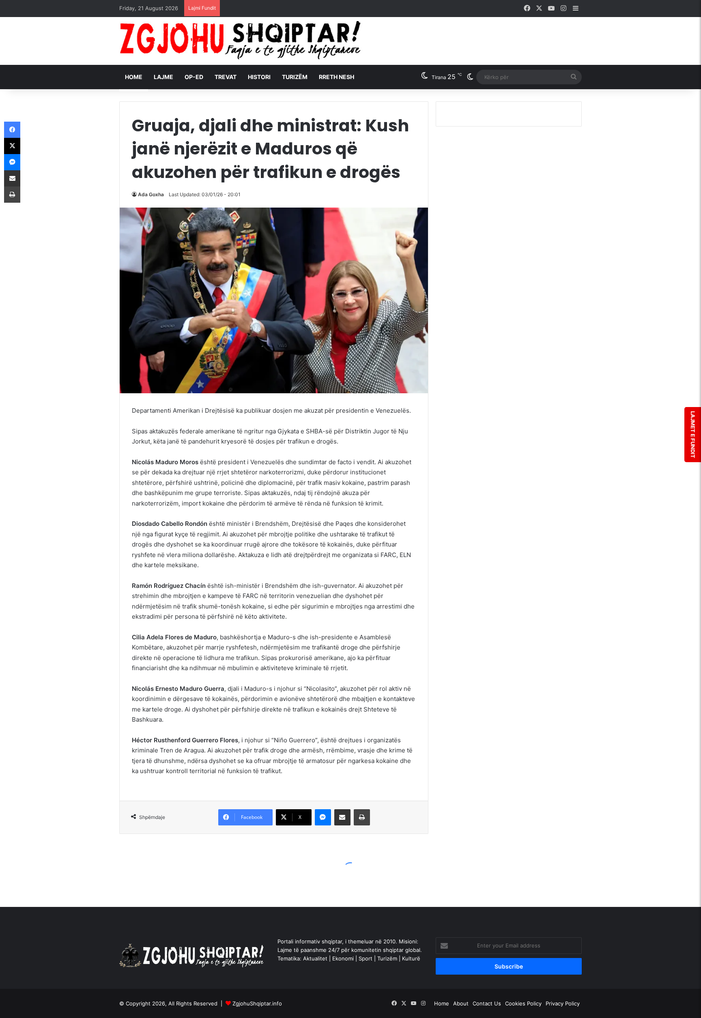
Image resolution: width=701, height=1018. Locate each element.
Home (441, 1003)
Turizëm (294, 76)
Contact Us (487, 1003)
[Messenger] (323, 817)
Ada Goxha (151, 194)
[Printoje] (362, 817)
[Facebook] (12, 130)
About (461, 1003)
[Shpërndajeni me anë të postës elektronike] (342, 817)
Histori (259, 76)
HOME (133, 76)
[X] (12, 146)
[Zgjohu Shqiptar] (240, 41)
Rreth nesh (336, 76)
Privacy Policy (563, 1003)
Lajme (163, 76)
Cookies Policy (523, 1003)
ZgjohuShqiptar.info (257, 1003)
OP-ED (194, 76)
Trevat (226, 76)
